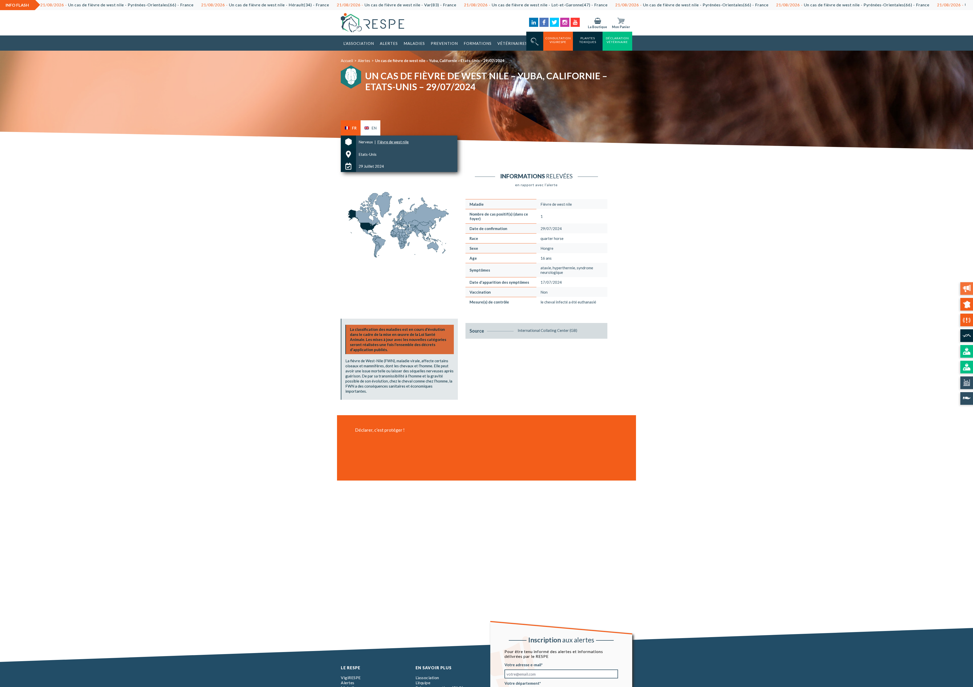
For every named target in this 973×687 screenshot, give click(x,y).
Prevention (444, 43)
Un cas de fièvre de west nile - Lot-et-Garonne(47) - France (486, 4)
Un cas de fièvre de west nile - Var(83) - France (347, 4)
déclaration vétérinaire (617, 40)
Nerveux (366, 142)
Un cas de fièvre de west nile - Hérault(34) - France (215, 4)
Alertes (389, 43)
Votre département (521, 683)
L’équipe (423, 682)
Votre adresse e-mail (522, 664)
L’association (358, 43)
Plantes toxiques (587, 40)
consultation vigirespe (558, 40)
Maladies (414, 43)
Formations (478, 43)
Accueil (347, 60)
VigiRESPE (351, 677)
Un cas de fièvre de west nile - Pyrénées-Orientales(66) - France (642, 4)
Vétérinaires (512, 43)
